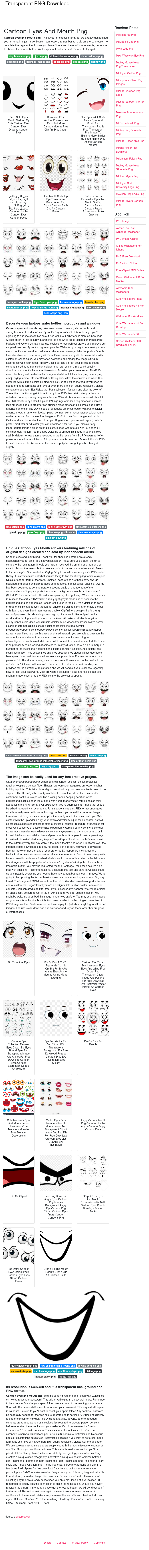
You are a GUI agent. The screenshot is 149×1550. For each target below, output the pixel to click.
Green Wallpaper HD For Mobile (130, 279)
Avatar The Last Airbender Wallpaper (128, 230)
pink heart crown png (60, 527)
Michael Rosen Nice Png (130, 141)
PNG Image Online (127, 238)
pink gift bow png (56, 537)
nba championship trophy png (58, 1365)
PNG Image (123, 221)
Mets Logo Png (125, 48)
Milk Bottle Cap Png (127, 41)
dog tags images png (38, 61)
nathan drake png (21, 1371)
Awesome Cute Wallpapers (125, 290)
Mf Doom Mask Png (127, 123)
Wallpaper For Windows (129, 316)
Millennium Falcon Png (129, 158)
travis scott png (78, 755)
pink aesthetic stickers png (91, 527)
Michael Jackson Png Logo (128, 92)
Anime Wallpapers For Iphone (129, 247)
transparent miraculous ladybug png (26, 755)
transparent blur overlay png (78, 766)
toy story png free (28, 766)
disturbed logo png (92, 56)
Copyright (99, 1542)
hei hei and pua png (72, 307)
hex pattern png (96, 307)
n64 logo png (93, 1371)
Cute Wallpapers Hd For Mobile (130, 307)
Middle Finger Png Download (126, 149)
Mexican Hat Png (126, 34)
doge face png (15, 61)
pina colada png (15, 527)
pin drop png (17, 532)
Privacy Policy (80, 1542)
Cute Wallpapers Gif (127, 334)
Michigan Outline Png (128, 73)
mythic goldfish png (89, 1365)
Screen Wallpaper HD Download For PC (128, 343)
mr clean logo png (44, 1371)
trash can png (98, 755)
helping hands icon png (44, 307)
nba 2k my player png (70, 1371)
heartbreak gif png (17, 307)
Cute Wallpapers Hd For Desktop (130, 325)
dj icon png (40, 56)
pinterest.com (23, 1516)
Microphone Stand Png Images (129, 82)
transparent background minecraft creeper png (41, 761)
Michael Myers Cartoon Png (129, 202)
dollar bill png (62, 61)
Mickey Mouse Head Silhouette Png (128, 167)
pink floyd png (36, 532)
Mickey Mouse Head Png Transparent (128, 64)
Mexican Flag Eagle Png (130, 194)
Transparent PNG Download (37, 3)
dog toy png (98, 61)
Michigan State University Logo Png (127, 185)
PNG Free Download (128, 256)
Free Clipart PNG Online (130, 270)
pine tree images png (90, 532)
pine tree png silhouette (61, 532)
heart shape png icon (56, 313)
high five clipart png (45, 302)
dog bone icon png (20, 56)
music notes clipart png (24, 1365)
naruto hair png (67, 1376)
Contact (61, 1542)
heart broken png (94, 302)
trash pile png (58, 755)
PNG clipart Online (126, 263)
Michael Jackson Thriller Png (130, 103)
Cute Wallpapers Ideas (129, 298)
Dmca (47, 1542)
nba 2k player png (45, 1376)
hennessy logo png (71, 302)
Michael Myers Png (127, 176)
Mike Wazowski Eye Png (130, 55)
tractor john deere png (83, 761)
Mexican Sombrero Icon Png (130, 114)
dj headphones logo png (64, 56)
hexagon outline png (19, 302)
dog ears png (80, 61)
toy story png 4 (49, 766)
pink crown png (36, 527)
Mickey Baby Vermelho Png (129, 132)
